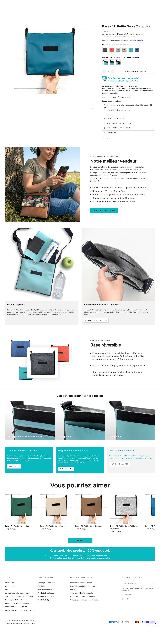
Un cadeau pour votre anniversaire (84, 600)
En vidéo (41, 586)
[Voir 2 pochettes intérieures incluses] (118, 264)
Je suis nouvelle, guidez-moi (17, 593)
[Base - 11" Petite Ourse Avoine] (56, 508)
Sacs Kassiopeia (16, 620)
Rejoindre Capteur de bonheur (83, 596)
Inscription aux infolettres (81, 583)
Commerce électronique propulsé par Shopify (20, 623)
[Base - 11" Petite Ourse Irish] (21, 508)
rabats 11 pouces (126, 198)
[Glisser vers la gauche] (87, 108)
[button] (128, 34)
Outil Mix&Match (120, 464)
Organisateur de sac (96, 320)
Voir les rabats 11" (104, 211)
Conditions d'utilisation (15, 600)
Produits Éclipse (44, 600)
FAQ (7, 590)
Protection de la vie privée (16, 607)
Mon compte (10, 583)
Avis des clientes (45, 590)
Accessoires (66, 469)
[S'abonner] (153, 583)
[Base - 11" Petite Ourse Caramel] (91, 508)
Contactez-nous (12, 586)
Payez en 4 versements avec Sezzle (20, 610)
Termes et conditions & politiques (19, 596)
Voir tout (79, 540)
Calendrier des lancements (81, 593)
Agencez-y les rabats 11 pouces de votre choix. (110, 178)
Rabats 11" (14, 466)
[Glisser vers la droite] (92, 108)
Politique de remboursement (17, 603)
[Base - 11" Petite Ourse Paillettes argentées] (126, 508)
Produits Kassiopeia (46, 593)
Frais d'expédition (108, 36)
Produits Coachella (46, 596)
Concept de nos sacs (46, 583)
